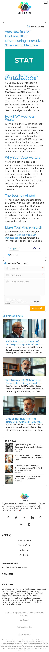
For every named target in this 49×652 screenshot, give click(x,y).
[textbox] (24, 507)
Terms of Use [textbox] (24, 545)
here (29, 650)
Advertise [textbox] (24, 550)
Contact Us (24, 620)
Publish (38, 308)
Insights (13, 248)
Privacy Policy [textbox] (24, 540)
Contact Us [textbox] (24, 555)
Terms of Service (24, 627)
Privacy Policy (24, 634)
